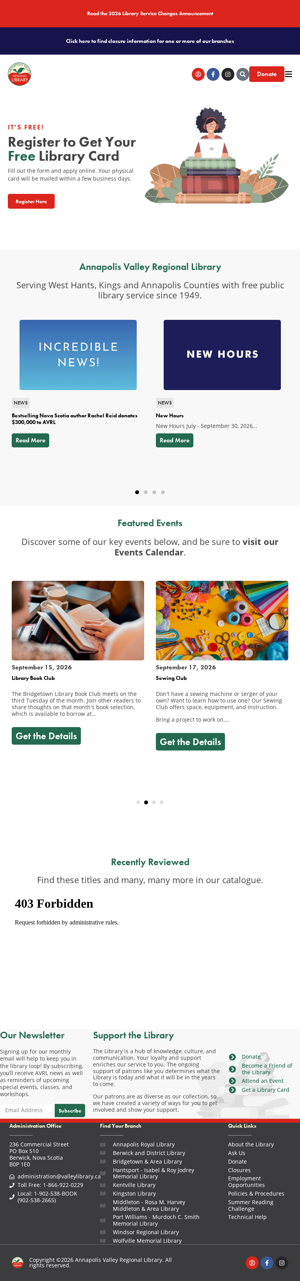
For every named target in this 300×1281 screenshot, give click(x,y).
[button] (137, 492)
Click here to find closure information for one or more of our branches (150, 40)
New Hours (170, 415)
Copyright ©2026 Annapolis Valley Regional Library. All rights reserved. (100, 1262)
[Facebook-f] (213, 74)
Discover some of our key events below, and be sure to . (150, 547)
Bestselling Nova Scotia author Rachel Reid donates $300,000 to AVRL (75, 419)
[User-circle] (198, 74)
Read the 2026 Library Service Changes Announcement (150, 13)
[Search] (242, 74)
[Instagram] (227, 74)
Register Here (31, 201)
